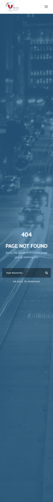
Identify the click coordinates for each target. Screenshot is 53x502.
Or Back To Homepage (26, 281)
